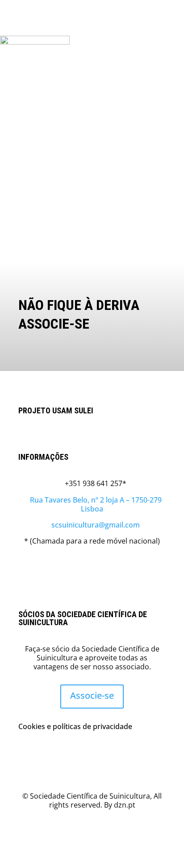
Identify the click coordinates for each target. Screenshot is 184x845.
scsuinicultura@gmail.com (92, 525)
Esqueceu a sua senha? (92, 244)
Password (19, 152)
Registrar (140, 217)
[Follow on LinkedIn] (92, 566)
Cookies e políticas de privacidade (75, 726)
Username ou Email (35, 114)
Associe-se (92, 695)
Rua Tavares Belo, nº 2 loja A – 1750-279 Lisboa (92, 504)
